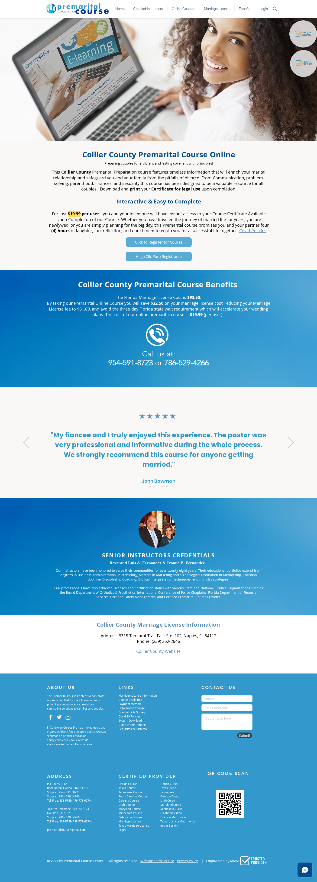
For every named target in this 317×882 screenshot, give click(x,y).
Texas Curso (168, 788)
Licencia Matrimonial (173, 817)
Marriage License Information (138, 695)
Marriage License (130, 821)
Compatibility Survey (132, 712)
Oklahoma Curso (171, 813)
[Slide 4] (162, 486)
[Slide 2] (154, 486)
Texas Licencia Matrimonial (177, 821)
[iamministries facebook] (50, 717)
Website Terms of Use (157, 861)
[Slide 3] (158, 486)
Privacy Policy (187, 861)
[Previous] (26, 443)
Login (122, 829)
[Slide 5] (167, 486)
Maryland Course (130, 809)
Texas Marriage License (134, 825)
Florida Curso (169, 784)
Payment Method (130, 704)
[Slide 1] (150, 486)
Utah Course (127, 804)
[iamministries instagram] (68, 717)
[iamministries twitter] (59, 717)
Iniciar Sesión (169, 825)
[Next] (291, 443)
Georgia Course (129, 800)
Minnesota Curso (171, 809)
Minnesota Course (130, 813)
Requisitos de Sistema (133, 729)
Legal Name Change (132, 708)
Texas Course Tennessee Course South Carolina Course (133, 792)
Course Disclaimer (130, 699)
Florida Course (128, 784)
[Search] (275, 9)
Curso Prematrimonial (133, 725)
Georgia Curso (169, 796)
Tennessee (167, 792)
